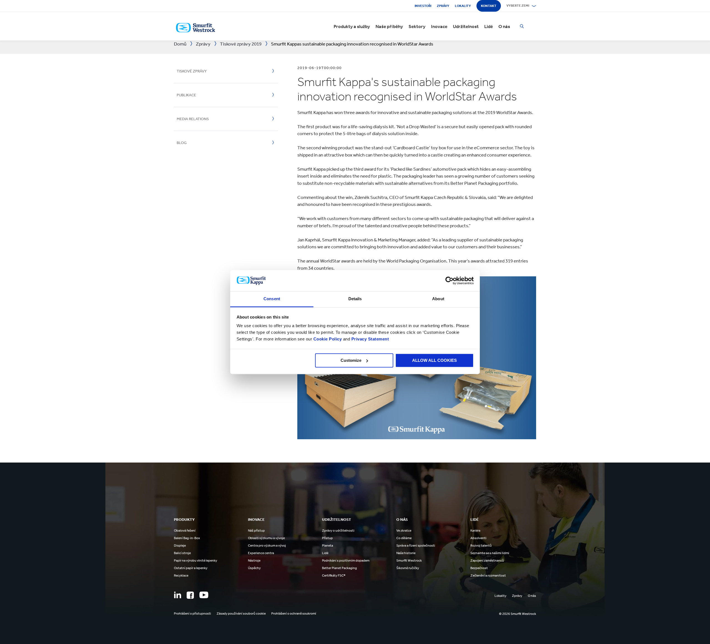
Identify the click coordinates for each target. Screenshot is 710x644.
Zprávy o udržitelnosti (338, 530)
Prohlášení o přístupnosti (192, 613)
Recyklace (181, 575)
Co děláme (404, 538)
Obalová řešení (185, 530)
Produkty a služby (352, 26)
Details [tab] (355, 299)
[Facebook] (190, 595)
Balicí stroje (182, 553)
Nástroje (254, 560)
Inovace (439, 26)
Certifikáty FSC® (333, 575)
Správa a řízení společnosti (415, 545)
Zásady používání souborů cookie (241, 613)
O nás (504, 26)
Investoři (423, 6)
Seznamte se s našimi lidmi (489, 553)
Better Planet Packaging (339, 568)
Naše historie (405, 553)
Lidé (488, 26)
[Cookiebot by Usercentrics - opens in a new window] (449, 280)
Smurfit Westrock (409, 560)
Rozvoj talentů (481, 545)
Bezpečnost (479, 568)
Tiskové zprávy (192, 71)
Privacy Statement (369, 339)
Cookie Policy (327, 339)
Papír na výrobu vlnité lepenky (195, 560)
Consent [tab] (271, 299)
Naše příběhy (389, 26)
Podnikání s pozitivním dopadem (345, 560)
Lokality (463, 6)
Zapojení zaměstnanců (487, 560)
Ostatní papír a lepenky (190, 568)
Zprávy (443, 6)
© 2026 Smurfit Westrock (517, 614)
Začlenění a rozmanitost (488, 575)
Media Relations (193, 119)
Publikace (186, 95)
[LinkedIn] (177, 595)
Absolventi (478, 538)
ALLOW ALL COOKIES (434, 360)
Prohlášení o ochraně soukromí (293, 613)
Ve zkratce (403, 530)
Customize (351, 360)
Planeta (327, 545)
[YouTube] (203, 595)
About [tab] (438, 299)
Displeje (180, 545)
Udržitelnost (466, 26)
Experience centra (261, 553)
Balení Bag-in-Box (187, 538)
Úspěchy (254, 568)
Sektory (417, 26)
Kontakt (488, 6)
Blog (182, 142)
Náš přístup (256, 530)
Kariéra (475, 530)
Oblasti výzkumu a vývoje (266, 538)
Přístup (327, 538)
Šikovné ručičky (407, 568)
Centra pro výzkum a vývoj (267, 545)
